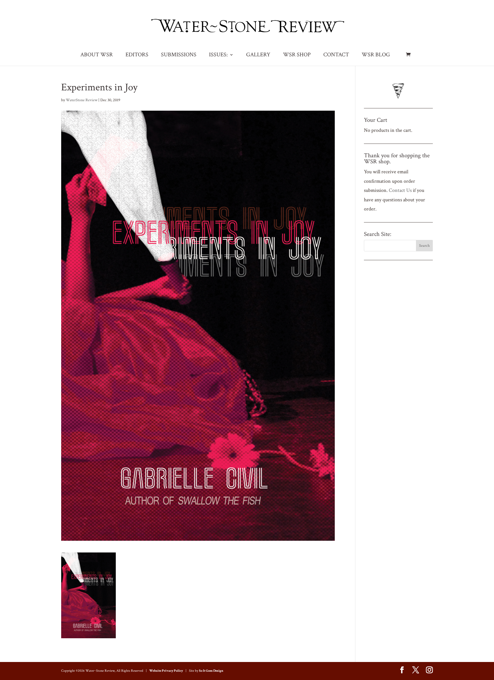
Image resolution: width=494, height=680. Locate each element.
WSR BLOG (376, 55)
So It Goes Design (211, 671)
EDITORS (137, 55)
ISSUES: (218, 55)
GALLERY (258, 55)
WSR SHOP (297, 55)
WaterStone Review (81, 100)
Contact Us (400, 190)
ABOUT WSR (96, 55)
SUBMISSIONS (178, 55)
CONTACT (336, 55)
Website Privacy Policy (166, 671)
